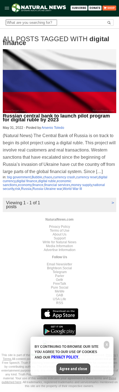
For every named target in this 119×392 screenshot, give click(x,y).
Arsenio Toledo (53, 128)
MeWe (59, 291)
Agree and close (73, 369)
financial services (57, 185)
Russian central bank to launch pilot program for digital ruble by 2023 (56, 117)
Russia (26, 189)
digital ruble (47, 181)
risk (17, 189)
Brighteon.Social (59, 268)
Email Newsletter (59, 264)
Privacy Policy (59, 227)
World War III (72, 189)
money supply (81, 185)
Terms (7, 358)
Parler (59, 276)
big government (19, 177)
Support (60, 238)
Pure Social (59, 287)
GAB (59, 295)
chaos (47, 177)
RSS (59, 303)
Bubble (37, 177)
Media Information (59, 246)
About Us (59, 234)
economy (25, 185)
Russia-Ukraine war (47, 189)
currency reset (86, 177)
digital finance (26, 181)
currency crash (64, 177)
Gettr (59, 280)
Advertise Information (60, 250)
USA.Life (59, 299)
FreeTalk (59, 284)
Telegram (60, 272)
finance (37, 185)
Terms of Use (59, 230)
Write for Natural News (59, 242)
